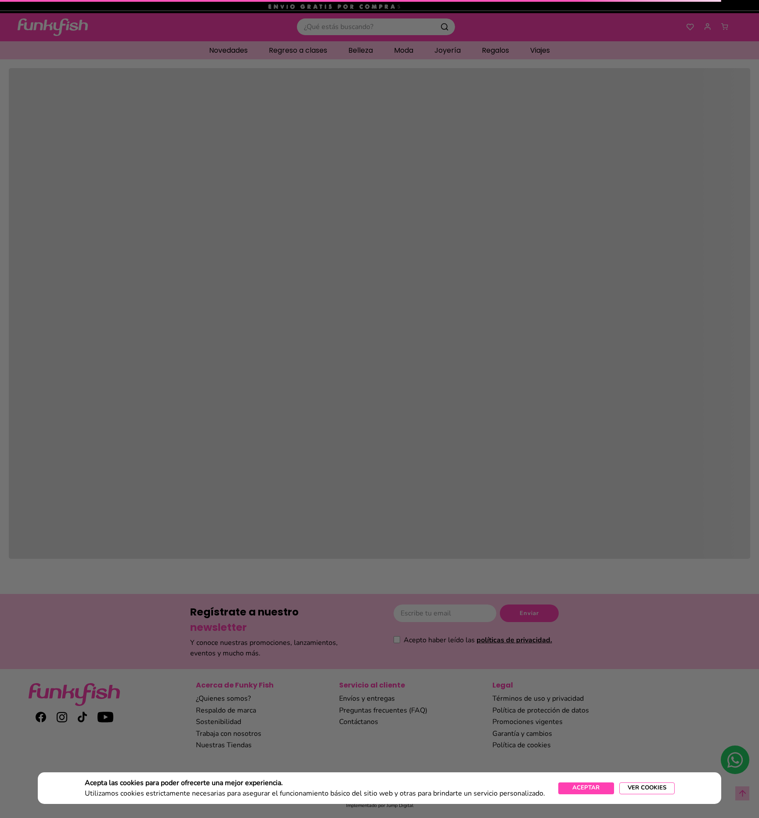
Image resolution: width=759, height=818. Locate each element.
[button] (647, 788)
